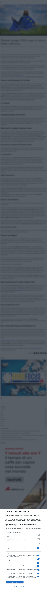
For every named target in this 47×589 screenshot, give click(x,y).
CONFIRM (14, 582)
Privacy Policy (30, 586)
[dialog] (23, 549)
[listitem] (23, 532)
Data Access (23, 586)
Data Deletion (16, 586)
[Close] (44, 511)
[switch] (38, 535)
